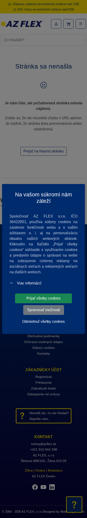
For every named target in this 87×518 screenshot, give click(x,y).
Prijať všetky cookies (43, 298)
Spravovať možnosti (43, 310)
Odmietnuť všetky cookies (43, 321)
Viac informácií (29, 283)
